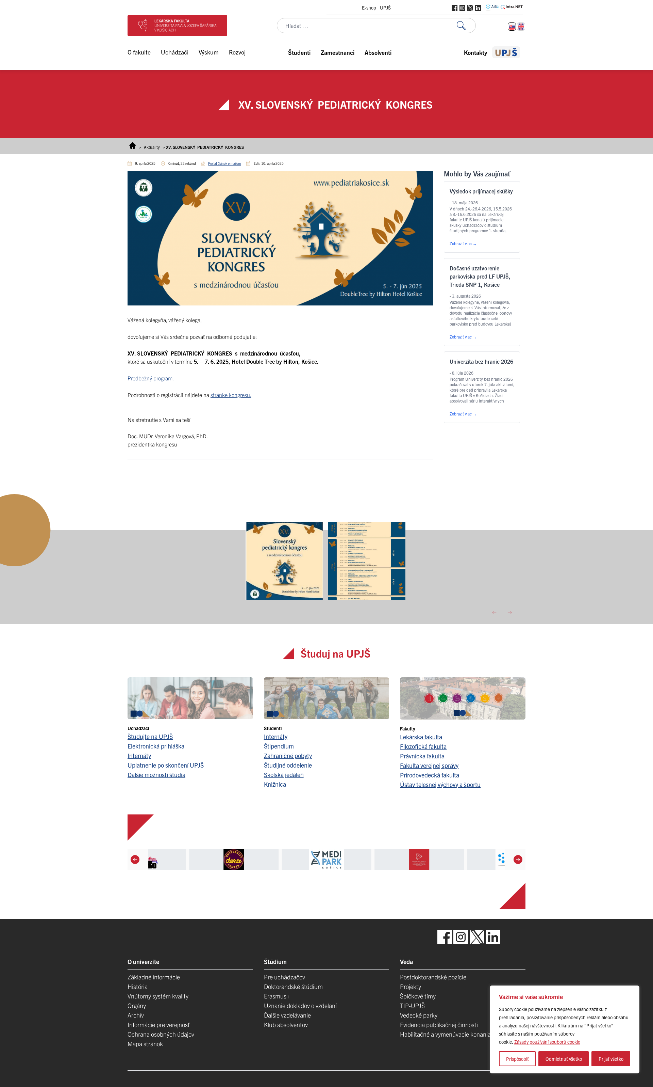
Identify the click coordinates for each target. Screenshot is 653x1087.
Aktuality (152, 146)
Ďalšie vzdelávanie (287, 1015)
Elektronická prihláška (156, 746)
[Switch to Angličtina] (521, 26)
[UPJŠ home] (506, 52)
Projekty (410, 986)
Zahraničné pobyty (288, 755)
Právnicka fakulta (422, 756)
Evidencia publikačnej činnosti (439, 1024)
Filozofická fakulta (423, 746)
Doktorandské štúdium (293, 986)
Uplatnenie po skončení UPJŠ (166, 765)
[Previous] (135, 859)
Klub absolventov (286, 1024)
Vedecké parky (418, 1015)
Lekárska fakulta (421, 737)
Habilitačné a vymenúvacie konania (445, 1034)
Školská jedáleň (284, 774)
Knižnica (275, 784)
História (138, 986)
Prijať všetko (611, 1059)
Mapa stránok (145, 1043)
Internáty (139, 755)
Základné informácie (154, 977)
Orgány (137, 1005)
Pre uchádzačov (284, 977)
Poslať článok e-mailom (224, 163)
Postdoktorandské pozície (433, 977)
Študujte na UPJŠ (150, 736)
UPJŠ (385, 7)
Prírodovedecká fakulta (429, 775)
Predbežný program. (151, 378)
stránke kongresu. (231, 394)
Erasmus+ (277, 996)
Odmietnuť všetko (564, 1059)
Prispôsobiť (517, 1059)
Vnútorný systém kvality (158, 996)
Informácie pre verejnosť (159, 1024)
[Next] (518, 859)
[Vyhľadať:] (466, 25)
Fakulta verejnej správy (429, 765)
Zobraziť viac (463, 243)
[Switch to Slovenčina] (512, 26)
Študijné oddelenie (288, 765)
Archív (136, 1015)
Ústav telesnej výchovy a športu (440, 784)
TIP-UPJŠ (412, 1005)
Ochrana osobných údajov (161, 1034)
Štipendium (279, 746)
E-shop (369, 7)
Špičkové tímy (418, 996)
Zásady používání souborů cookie (547, 1042)
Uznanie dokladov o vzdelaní (300, 1005)
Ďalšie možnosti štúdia (156, 774)
